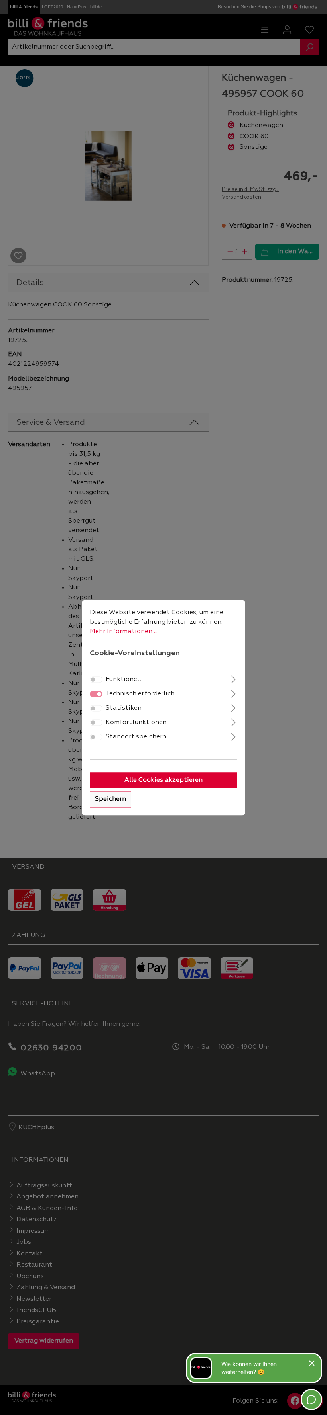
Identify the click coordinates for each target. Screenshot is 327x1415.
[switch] (96, 679)
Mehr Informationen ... (124, 631)
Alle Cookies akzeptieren (163, 780)
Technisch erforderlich (140, 694)
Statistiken (124, 708)
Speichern (110, 799)
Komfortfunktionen (136, 722)
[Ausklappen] (233, 678)
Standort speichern (136, 737)
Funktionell (123, 679)
